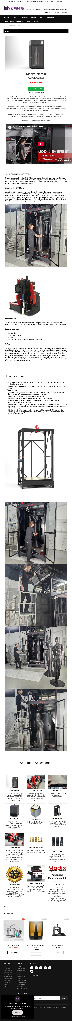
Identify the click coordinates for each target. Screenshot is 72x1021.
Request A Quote (36, 89)
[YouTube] (31, 971)
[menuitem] (8, 17)
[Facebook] (31, 967)
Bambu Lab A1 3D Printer (14, 945)
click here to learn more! (55, 1)
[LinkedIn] (36, 967)
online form (12, 906)
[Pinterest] (49, 967)
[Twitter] (40, 967)
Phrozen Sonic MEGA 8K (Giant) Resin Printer (36, 946)
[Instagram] (45, 967)
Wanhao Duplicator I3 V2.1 (58, 945)
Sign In (56, 12)
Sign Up (64, 998)
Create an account (64, 12)
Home (5, 25)
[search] (60, 5)
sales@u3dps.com (52, 1007)
